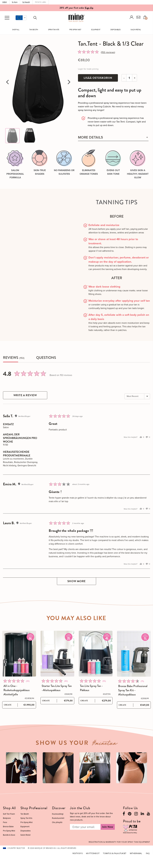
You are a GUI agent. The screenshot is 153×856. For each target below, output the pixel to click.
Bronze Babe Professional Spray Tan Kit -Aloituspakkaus (132, 690)
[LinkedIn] (142, 814)
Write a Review (25, 395)
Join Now (107, 827)
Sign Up (89, 8)
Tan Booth (33, 29)
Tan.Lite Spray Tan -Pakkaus (91, 688)
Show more (76, 581)
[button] (21, 17)
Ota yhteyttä (57, 822)
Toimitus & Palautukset (114, 853)
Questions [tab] (46, 357)
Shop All (15, 29)
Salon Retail (136, 29)
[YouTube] (148, 814)
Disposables (115, 29)
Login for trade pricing (88, 69)
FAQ (148, 853)
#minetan (104, 744)
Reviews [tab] (10, 357)
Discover (58, 808)
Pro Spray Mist (75, 29)
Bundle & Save (9, 834)
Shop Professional (33, 808)
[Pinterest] (129, 814)
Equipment (95, 29)
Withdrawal (136, 853)
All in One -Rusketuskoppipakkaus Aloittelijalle (16, 690)
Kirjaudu (132, 17)
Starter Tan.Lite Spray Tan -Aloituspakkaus (57, 688)
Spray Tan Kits (53, 29)
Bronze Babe (8, 826)
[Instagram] (136, 814)
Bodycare (7, 818)
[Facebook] (124, 814)
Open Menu (7, 17)
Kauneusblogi (57, 813)
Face (5, 822)
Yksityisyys (77, 853)
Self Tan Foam (9, 813)
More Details (90, 137)
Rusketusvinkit (58, 818)
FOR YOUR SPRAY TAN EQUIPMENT (119, 842)
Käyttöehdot (93, 853)
